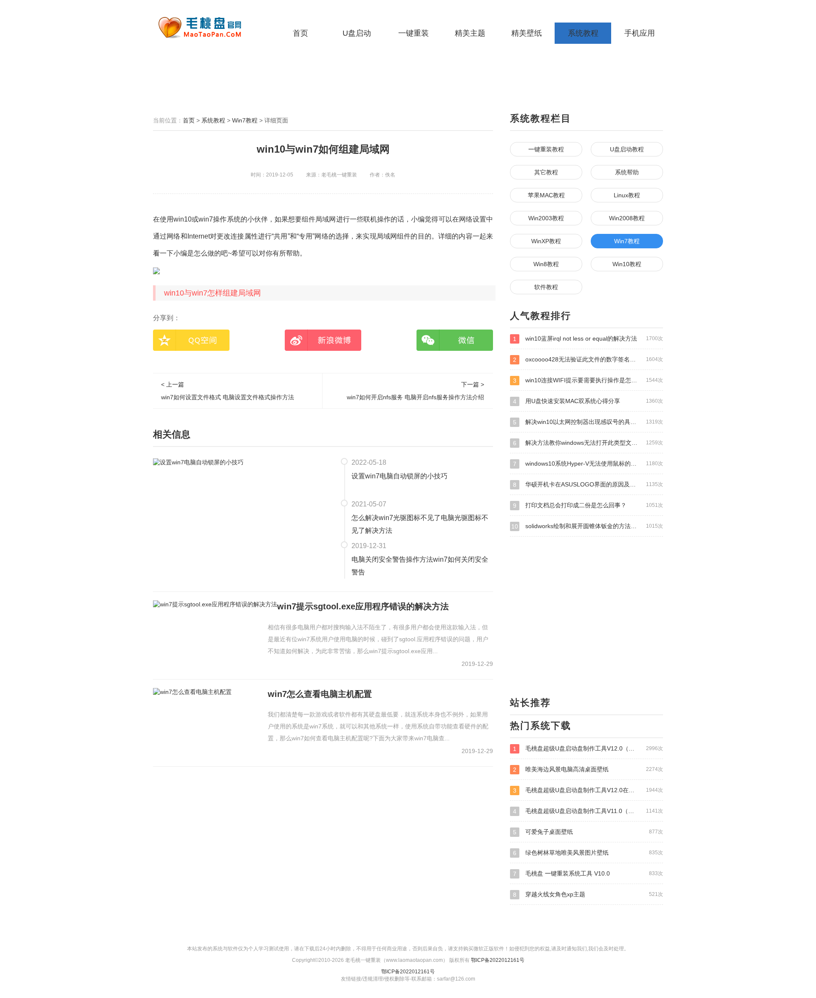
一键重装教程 (546, 149)
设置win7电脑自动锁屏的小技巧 (399, 476)
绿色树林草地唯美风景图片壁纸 (588, 852)
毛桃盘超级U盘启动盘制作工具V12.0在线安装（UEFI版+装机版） (588, 790)
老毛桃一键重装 (206, 28)
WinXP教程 (546, 241)
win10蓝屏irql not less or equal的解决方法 (588, 338)
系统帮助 (627, 172)
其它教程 (546, 172)
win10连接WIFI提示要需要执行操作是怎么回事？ (588, 380)
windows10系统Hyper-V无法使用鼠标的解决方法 (588, 463)
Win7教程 (245, 120)
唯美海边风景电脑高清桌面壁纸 (588, 769)
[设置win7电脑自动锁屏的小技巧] (198, 461)
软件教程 (546, 287)
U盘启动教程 (627, 149)
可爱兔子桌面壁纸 (588, 832)
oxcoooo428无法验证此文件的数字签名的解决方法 (588, 359)
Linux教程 (627, 195)
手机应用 (639, 33)
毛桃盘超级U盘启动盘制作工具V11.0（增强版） (588, 811)
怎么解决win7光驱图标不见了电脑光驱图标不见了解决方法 (419, 524)
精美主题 (470, 33)
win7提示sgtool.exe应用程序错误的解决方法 (363, 606)
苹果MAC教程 (546, 195)
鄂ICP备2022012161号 (497, 960)
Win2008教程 (627, 218)
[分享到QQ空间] (191, 340)
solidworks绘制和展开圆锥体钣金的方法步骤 (587, 526)
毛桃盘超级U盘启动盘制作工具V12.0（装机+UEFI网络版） (588, 748)
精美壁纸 (526, 33)
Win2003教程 (546, 218)
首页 (300, 33)
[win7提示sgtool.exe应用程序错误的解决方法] (215, 604)
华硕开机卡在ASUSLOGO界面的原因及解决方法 (588, 484)
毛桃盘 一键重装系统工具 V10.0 (588, 873)
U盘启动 (357, 33)
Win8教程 (546, 264)
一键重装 (413, 33)
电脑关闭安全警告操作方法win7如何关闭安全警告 (419, 566)
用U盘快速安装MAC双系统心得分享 (588, 401)
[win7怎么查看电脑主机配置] (192, 691)
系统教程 (583, 33)
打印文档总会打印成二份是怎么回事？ (588, 505)
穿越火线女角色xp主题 (588, 894)
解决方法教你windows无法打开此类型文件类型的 (588, 442)
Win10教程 (626, 264)
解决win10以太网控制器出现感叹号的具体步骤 (588, 422)
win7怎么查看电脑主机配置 (320, 694)
